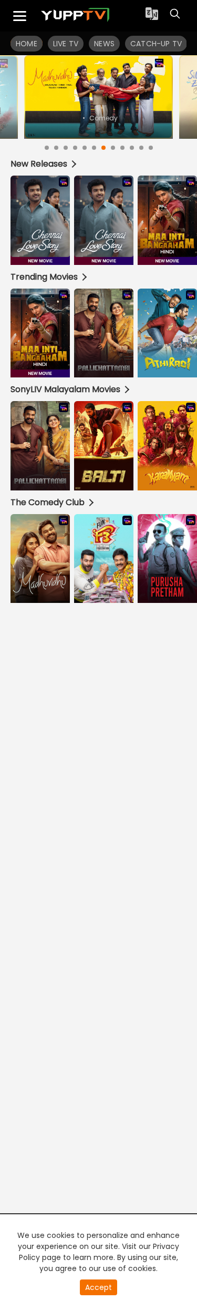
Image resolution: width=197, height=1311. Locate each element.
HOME (26, 43)
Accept (98, 1287)
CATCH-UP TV (156, 43)
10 (132, 148)
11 (141, 148)
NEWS (104, 43)
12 (151, 148)
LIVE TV (65, 43)
